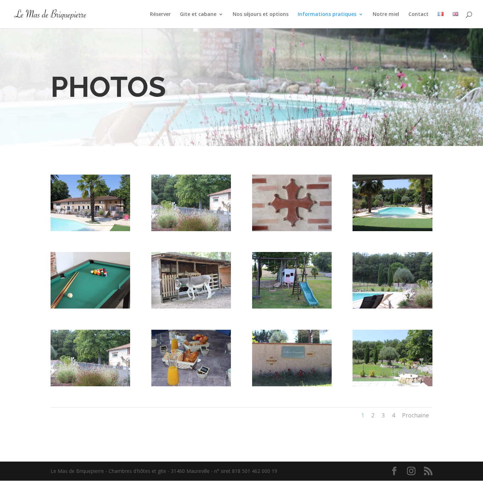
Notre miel (386, 14)
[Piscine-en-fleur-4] (90, 384)
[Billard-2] (90, 306)
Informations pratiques (327, 14)
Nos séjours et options (261, 14)
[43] (292, 306)
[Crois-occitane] (292, 229)
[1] (392, 384)
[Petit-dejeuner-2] (191, 384)
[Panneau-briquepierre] (292, 384)
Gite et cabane (198, 14)
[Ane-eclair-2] (191, 306)
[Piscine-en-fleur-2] (392, 306)
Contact (418, 14)
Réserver (160, 14)
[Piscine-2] (392, 229)
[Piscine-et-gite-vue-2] (90, 229)
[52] (191, 229)
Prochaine (415, 415)
